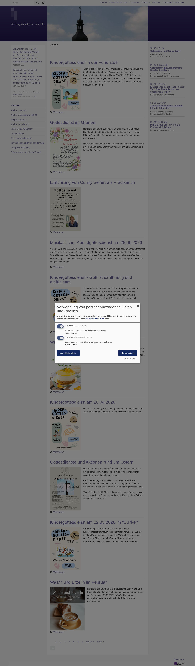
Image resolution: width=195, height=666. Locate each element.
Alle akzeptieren (128, 353)
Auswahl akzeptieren (68, 353)
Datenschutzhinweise (95, 319)
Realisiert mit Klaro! (131, 359)
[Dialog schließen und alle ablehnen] (138, 304)
